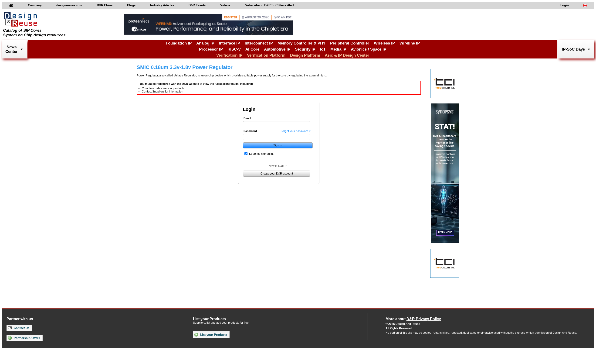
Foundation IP (179, 43)
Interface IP (229, 43)
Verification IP (229, 55)
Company (35, 5)
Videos (225, 5)
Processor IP (211, 49)
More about (413, 319)
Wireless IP (384, 43)
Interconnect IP (259, 43)
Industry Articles (162, 5)
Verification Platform (266, 55)
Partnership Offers (26, 338)
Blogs (131, 5)
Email (247, 118)
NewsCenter (11, 49)
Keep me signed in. (261, 153)
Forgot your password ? (296, 131)
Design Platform (305, 55)
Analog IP (205, 43)
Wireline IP (410, 43)
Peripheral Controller (349, 43)
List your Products (213, 334)
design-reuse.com (69, 5)
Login (564, 5)
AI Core (252, 49)
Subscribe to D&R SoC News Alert (269, 5)
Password (250, 131)
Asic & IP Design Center (347, 55)
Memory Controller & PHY (301, 43)
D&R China (104, 5)
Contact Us (21, 328)
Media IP (338, 49)
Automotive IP (277, 49)
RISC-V (234, 49)
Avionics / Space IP (368, 49)
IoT (323, 49)
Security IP (305, 49)
